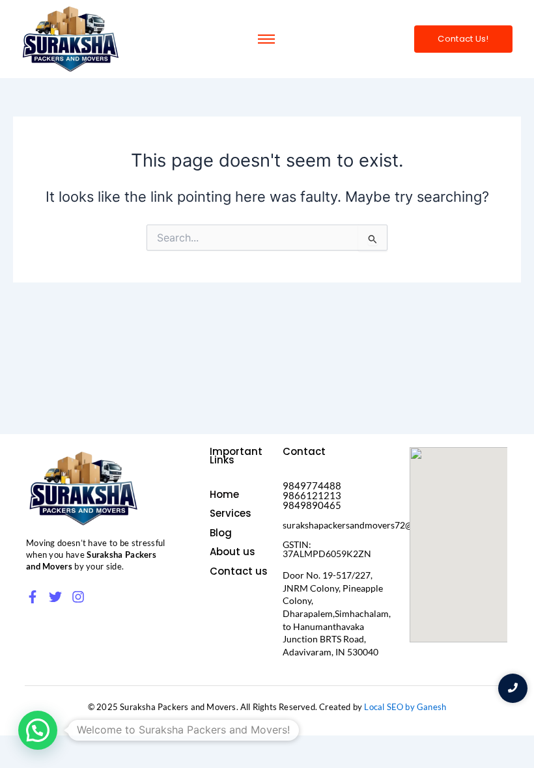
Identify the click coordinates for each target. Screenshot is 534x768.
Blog (221, 533)
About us (232, 551)
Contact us (239, 571)
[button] (37, 730)
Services (230, 513)
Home (224, 494)
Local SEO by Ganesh (405, 707)
